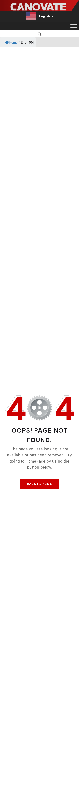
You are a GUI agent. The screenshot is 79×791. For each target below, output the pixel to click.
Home (13, 42)
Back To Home (39, 483)
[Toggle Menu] (73, 26)
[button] (39, 34)
